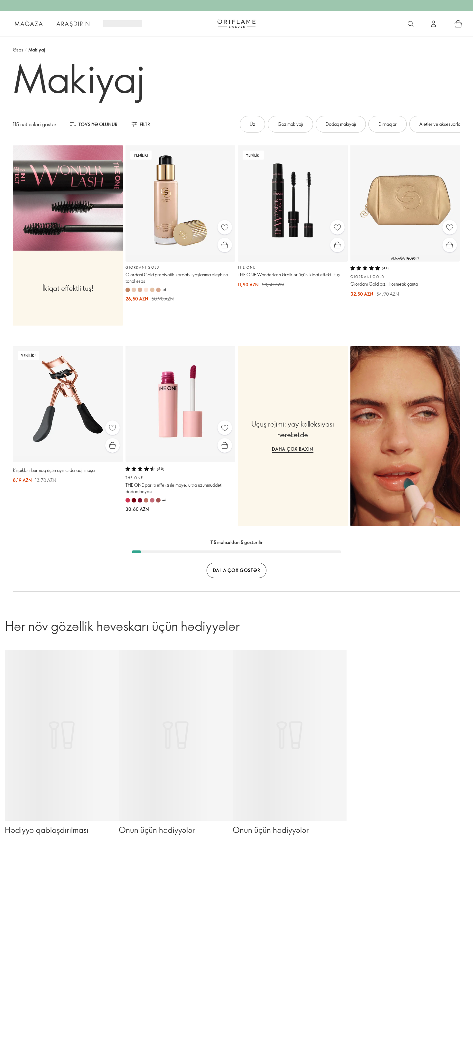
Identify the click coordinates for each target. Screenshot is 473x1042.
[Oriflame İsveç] (236, 23)
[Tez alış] (225, 245)
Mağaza (28, 24)
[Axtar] (410, 24)
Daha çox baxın (292, 449)
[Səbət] (458, 24)
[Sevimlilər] (225, 227)
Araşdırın (73, 24)
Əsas (18, 50)
